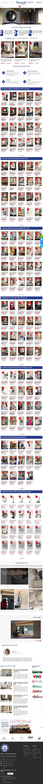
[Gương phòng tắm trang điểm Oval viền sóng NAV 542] (21, 270)
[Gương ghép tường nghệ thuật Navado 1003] (13, 464)
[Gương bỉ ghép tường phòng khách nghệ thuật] (4, 479)
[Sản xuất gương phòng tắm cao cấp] (21, 3)
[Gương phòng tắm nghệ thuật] (21, 24)
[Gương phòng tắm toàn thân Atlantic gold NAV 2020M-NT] (30, 394)
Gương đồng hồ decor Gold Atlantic (29, 551)
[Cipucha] (12, 738)
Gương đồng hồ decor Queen (21, 551)
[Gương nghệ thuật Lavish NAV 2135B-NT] (38, 100)
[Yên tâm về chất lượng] (6, 655)
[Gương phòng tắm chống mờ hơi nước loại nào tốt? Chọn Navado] (6, 712)
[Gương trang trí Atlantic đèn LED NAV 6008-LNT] (21, 49)
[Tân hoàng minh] (39, 738)
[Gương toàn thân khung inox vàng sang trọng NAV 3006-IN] (13, 394)
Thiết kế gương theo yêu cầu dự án (14, 298)
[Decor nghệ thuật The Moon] (4, 518)
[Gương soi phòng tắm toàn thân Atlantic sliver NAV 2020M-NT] (38, 425)
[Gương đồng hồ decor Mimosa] (4, 549)
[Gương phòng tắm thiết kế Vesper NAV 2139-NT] (38, 309)
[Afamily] (37, 683)
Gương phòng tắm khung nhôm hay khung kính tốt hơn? (20, 683)
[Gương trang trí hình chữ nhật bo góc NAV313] (21, 200)
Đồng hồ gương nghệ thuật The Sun (13, 536)
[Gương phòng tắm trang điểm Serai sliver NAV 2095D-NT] (7, 49)
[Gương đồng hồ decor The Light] (13, 549)
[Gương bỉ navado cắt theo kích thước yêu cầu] (7, 599)
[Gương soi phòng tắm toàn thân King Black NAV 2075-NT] (38, 379)
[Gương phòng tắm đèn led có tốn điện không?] (6, 701)
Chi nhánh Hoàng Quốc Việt (8, 776)
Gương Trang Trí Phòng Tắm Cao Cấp (15, 158)
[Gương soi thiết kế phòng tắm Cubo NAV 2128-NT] (21, 340)
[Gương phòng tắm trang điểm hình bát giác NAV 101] (4, 270)
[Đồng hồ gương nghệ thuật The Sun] (13, 533)
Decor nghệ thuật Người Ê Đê (13, 505)
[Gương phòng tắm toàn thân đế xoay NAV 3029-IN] (13, 379)
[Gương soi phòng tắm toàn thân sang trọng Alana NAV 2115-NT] (21, 425)
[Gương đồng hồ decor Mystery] (38, 549)
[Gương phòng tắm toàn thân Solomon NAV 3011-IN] (4, 394)
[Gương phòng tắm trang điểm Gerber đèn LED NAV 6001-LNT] (13, 255)
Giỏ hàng (23, 6)
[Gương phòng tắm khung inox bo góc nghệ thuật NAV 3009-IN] (21, 115)
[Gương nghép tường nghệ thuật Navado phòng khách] (21, 479)
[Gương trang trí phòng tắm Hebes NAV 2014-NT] (30, 185)
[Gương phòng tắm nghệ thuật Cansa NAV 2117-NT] (13, 115)
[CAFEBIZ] (37, 692)
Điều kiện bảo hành (37, 757)
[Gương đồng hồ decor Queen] (21, 549)
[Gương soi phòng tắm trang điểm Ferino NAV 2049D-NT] (30, 285)
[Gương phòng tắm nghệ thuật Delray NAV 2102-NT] (30, 100)
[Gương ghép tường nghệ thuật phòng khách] (21, 464)
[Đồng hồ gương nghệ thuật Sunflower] (21, 533)
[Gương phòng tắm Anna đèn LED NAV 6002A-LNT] (21, 100)
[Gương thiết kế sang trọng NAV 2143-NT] (13, 324)
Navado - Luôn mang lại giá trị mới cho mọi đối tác (37, 32)
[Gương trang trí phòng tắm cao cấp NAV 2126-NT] (21, 170)
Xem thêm (14, 576)
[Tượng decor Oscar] (30, 518)
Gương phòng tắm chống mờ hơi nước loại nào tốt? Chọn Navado (20, 707)
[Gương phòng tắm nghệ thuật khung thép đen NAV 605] (21, 146)
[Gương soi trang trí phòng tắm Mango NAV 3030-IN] (30, 216)
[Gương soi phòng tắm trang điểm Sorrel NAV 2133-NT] (4, 255)
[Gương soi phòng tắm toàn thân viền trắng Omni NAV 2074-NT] (4, 409)
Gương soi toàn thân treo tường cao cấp (17, 367)
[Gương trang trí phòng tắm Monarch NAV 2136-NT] (13, 185)
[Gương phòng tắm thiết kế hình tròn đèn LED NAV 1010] (30, 340)
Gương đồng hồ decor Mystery (37, 551)
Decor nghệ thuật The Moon (4, 521)
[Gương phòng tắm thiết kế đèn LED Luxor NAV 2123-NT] (21, 309)
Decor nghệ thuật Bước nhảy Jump (21, 505)
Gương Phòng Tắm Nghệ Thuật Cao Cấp (16, 89)
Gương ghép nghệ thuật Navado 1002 (13, 451)
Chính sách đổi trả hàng (37, 750)
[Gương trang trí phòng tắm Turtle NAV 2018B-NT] (21, 185)
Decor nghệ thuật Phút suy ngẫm (38, 505)
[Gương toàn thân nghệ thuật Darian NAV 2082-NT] (38, 409)
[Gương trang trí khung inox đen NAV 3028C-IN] (4, 216)
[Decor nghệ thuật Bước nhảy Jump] (21, 503)
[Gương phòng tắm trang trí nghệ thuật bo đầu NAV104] (4, 200)
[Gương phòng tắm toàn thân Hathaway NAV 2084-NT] (38, 394)
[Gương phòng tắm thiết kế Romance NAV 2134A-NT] (4, 324)
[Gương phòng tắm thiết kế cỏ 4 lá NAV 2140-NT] (38, 324)
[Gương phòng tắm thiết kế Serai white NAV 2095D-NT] (13, 355)
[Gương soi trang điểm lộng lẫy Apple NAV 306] (30, 270)
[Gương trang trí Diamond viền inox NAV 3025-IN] (38, 185)
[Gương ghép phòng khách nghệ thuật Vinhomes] (38, 464)
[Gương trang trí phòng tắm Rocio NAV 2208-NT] (13, 170)
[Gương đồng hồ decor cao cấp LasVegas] (30, 533)
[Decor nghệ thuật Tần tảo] (4, 503)
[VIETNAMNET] (37, 697)
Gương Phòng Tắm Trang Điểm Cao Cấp (15, 228)
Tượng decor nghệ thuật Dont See (13, 521)
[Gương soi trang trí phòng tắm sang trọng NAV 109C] (13, 200)
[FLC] (3, 738)
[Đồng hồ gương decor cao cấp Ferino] (38, 533)
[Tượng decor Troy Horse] (21, 518)
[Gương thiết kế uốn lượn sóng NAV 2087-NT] (21, 324)
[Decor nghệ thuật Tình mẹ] (30, 503)
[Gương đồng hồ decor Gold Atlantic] (30, 549)
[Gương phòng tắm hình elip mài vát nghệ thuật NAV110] (13, 131)
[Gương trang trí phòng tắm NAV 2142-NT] (4, 185)
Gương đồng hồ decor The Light (12, 551)
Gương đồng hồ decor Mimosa (4, 551)
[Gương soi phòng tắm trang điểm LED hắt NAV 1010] (38, 270)
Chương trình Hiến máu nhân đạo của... (20, 732)
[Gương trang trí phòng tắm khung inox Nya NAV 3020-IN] (38, 170)
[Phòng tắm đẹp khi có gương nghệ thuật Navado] (35, 599)
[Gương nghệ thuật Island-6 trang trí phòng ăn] (13, 479)
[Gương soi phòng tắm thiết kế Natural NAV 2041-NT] (4, 309)
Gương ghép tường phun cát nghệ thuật (29, 466)
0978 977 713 (5, 781)
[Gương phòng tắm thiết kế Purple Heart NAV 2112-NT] (30, 355)
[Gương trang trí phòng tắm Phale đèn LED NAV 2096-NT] (4, 170)
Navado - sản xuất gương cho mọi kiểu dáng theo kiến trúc (9, 32)
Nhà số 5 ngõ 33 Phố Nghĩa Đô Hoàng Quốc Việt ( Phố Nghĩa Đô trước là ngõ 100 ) (9, 757)
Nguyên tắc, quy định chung (28, 754)
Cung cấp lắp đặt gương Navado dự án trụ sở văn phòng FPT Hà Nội (14, 573)
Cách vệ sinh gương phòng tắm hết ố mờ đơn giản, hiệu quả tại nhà (20, 670)
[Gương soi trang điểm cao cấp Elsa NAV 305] (4, 285)
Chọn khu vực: (3, 773)
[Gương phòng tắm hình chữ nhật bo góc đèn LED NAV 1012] (13, 146)
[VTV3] (37, 678)
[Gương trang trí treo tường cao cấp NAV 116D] (38, 200)
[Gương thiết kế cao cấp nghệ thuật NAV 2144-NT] (35, 49)
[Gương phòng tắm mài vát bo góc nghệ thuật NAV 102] (21, 131)
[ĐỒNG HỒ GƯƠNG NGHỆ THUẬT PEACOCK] (4, 533)
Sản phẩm (35, 748)
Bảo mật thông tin (27, 752)
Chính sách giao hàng (37, 754)
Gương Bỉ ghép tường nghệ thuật (14, 437)
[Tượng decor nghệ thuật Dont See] (13, 518)
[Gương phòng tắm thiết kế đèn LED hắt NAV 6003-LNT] (21, 355)
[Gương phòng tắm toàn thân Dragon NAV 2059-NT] (21, 379)
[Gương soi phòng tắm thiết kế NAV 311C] (4, 340)
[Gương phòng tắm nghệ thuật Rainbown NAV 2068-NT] (38, 115)
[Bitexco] (21, 738)
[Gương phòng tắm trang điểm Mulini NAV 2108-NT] (38, 285)
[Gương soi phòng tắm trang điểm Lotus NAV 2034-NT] (21, 255)
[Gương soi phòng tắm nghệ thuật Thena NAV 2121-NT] (4, 100)
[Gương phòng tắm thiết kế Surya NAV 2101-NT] (38, 340)
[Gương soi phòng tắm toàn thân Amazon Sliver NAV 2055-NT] (13, 409)
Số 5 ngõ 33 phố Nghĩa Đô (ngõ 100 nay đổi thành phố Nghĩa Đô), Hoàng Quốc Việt (10, 778)
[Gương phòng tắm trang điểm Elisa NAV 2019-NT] (30, 255)
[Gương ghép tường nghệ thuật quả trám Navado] (4, 464)
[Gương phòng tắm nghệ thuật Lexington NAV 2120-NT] (4, 115)
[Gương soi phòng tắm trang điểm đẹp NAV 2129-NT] (13, 285)
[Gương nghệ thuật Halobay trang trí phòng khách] (30, 479)
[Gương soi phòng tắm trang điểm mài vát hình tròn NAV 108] (13, 270)
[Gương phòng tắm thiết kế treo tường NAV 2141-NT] (30, 324)
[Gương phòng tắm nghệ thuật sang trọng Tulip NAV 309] (38, 131)
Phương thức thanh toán (28, 750)
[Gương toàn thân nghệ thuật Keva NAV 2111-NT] (13, 425)
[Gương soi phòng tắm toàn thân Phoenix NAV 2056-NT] (30, 409)
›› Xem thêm (21, 155)
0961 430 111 (39, 2)
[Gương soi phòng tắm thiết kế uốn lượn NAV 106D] (13, 340)
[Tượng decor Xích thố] (38, 518)
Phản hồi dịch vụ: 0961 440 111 (8, 761)
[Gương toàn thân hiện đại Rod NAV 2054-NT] (4, 425)
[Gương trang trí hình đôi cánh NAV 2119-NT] (30, 170)
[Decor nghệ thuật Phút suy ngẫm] (38, 503)
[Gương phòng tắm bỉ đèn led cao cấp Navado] (21, 599)
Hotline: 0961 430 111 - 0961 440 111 (9, 759)
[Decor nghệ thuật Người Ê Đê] (13, 503)
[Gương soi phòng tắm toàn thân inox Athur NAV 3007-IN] (4, 379)
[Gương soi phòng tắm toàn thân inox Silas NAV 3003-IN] (30, 379)
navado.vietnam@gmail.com (8, 763)
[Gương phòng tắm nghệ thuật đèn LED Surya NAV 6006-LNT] (30, 115)
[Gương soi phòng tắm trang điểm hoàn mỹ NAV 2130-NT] (21, 285)
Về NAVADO (26, 748)
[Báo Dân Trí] (37, 673)
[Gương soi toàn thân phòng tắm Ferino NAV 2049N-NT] (21, 409)
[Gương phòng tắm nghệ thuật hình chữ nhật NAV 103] (4, 131)
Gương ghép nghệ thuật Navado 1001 (21, 451)
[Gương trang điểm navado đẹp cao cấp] (35, 578)
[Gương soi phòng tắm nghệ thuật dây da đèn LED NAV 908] (30, 146)
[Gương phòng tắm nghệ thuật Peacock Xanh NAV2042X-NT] (13, 100)
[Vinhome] (30, 738)
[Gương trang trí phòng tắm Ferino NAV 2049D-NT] (38, 216)
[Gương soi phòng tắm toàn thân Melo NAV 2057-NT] (30, 425)
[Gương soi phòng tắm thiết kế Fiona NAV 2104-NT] (38, 355)
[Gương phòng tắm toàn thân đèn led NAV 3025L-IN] (21, 394)
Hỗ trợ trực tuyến (36, 752)
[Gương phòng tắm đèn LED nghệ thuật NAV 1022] (38, 146)
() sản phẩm (23, 7)
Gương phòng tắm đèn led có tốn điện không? (20, 696)
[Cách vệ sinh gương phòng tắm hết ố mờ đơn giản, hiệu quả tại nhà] (6, 676)
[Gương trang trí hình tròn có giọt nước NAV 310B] (30, 200)
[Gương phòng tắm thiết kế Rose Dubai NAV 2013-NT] (30, 309)
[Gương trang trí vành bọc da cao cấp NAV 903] (21, 216)
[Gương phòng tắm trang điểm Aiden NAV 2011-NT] (38, 255)
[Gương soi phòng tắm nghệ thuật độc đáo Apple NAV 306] (30, 131)
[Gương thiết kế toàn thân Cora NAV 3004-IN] (13, 309)
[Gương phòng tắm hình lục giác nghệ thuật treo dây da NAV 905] (4, 146)
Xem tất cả (5, 730)
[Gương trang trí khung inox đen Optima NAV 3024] (13, 216)
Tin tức (34, 755)
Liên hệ (25, 755)
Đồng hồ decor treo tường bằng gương (16, 491)
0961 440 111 (31, 2)
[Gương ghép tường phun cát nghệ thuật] (30, 464)
